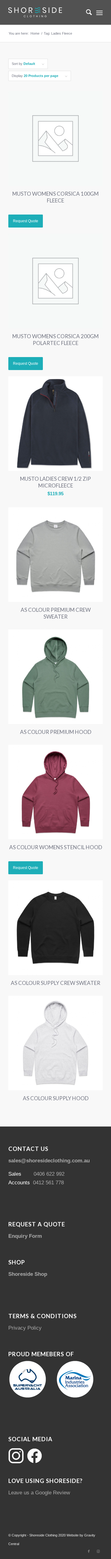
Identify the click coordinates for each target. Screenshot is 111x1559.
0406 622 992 (49, 1174)
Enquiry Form (25, 1236)
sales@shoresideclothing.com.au (49, 1161)
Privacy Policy (25, 1328)
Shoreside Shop (27, 1274)
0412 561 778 (48, 1183)
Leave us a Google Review (39, 1493)
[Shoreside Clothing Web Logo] (46, 12)
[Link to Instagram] (98, 1551)
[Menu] (99, 12)
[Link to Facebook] (88, 1551)
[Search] (86, 12)
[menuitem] (86, 12)
